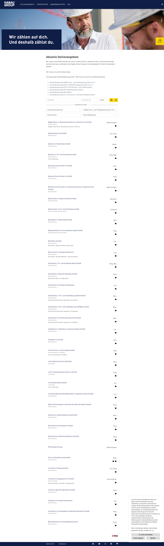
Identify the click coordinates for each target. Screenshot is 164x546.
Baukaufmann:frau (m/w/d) (57, 133)
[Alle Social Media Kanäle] (117, 544)
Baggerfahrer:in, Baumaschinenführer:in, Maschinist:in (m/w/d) (69, 122)
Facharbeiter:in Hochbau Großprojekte (61, 285)
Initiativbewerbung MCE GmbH (60, 92)
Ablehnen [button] (153, 538)
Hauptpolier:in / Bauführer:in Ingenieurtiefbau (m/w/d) (66, 329)
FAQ (68, 4)
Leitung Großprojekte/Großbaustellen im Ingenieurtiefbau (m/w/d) (70, 394)
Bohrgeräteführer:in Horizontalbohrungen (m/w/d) (65, 230)
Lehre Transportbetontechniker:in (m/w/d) (62, 372)
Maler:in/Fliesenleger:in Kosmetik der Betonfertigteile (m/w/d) (69, 404)
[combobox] (103, 100)
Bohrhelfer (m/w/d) (54, 241)
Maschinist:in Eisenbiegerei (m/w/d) (60, 426)
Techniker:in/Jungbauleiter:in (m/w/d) (61, 479)
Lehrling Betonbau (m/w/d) (57, 383)
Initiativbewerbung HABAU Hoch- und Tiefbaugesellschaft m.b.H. (72, 82)
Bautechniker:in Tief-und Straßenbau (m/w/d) (63, 209)
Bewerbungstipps (57, 4)
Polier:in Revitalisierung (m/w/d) (59, 457)
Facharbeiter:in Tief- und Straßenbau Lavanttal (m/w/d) (66, 296)
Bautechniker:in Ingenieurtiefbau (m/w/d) (62, 198)
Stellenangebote (27, 4)
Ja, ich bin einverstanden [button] (146, 534)
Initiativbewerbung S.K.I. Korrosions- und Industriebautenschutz (72, 95)
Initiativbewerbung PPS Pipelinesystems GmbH (66, 90)
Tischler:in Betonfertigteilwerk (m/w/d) (61, 490)
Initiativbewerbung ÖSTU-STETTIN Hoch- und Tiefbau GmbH (70, 87)
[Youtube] (99, 544)
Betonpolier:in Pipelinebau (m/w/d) (60, 220)
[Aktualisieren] (111, 100)
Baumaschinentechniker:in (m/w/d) (60, 166)
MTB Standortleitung (55, 447)
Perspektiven (42, 4)
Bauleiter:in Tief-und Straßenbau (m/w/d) (62, 154)
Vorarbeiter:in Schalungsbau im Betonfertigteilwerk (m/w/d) (68, 511)
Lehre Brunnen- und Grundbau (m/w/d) (61, 350)
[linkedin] (111, 544)
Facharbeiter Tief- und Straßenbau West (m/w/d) (64, 263)
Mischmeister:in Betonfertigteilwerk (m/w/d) (63, 436)
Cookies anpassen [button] (138, 538)
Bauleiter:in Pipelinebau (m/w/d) (59, 144)
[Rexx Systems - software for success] (115, 535)
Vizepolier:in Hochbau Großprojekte (60, 500)
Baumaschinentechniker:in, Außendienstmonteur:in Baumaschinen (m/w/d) (71, 188)
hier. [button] (153, 530)
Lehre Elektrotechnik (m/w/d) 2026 (60, 361)
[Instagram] (105, 544)
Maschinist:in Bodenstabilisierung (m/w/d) (62, 415)
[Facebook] (93, 544)
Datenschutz (50, 544)
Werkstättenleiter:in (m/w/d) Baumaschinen (63, 522)
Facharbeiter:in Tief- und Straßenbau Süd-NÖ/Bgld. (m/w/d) (68, 307)
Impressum (62, 544)
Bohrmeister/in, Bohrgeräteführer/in (61, 252)
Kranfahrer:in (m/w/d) (55, 340)
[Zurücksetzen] (116, 100)
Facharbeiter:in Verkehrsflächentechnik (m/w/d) (64, 318)
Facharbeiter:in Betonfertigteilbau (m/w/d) (62, 274)
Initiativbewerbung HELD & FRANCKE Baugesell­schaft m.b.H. (71, 85)
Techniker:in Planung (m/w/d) (58, 468)
